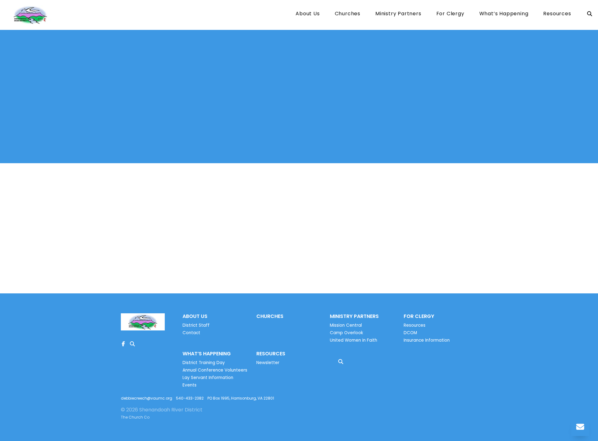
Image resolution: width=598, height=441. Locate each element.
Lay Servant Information (208, 378)
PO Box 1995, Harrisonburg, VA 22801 (240, 398)
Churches (347, 14)
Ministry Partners (398, 14)
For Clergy (450, 14)
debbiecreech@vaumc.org (146, 398)
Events (190, 385)
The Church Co (135, 417)
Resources (557, 14)
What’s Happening (504, 14)
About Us (308, 14)
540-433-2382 (190, 398)
